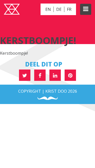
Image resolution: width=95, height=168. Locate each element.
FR (69, 9)
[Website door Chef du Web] (47, 98)
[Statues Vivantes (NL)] (12, 10)
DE (59, 9)
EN (48, 9)
